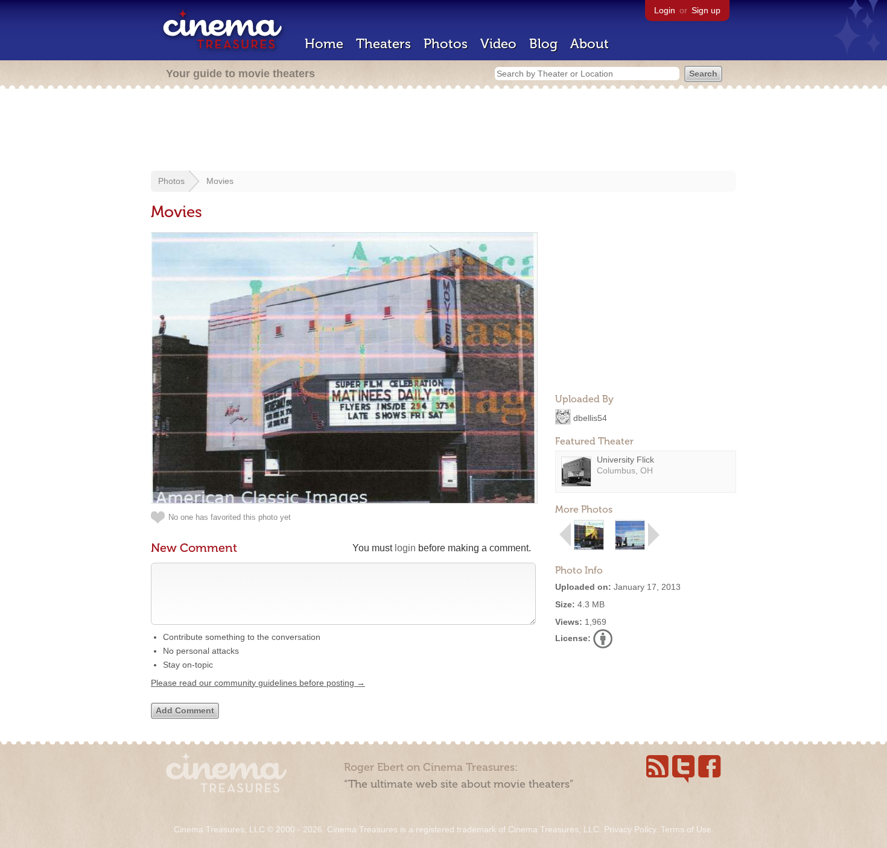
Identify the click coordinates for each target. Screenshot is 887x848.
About (589, 44)
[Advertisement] (443, 131)
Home (324, 44)
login (405, 548)
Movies (220, 181)
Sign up (705, 10)
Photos (446, 44)
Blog (543, 44)
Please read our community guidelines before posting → (258, 683)
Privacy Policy (630, 829)
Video (498, 44)
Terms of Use (686, 829)
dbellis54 (590, 417)
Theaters (383, 44)
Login (664, 10)
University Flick (625, 459)
